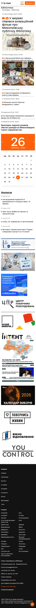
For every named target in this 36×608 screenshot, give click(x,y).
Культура (22, 534)
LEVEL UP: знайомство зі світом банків (17, 221)
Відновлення (5, 527)
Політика (22, 544)
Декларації (5, 500)
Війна (20, 527)
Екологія (22, 529)
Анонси (6, 192)
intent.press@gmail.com (9, 567)
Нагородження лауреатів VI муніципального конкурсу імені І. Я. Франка (16, 202)
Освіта (21, 541)
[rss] (14, 592)
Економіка (4, 532)
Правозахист (5, 546)
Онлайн (3, 541)
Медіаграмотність (7, 537)
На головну (6, 10)
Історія (21, 515)
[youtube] (9, 592)
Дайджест (4, 529)
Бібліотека (5, 524)
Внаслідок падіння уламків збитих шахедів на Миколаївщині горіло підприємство (18, 127)
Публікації (4, 477)
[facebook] (1, 592)
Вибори (21, 524)
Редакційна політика (8, 580)
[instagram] (6, 592)
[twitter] (4, 592)
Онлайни (4, 488)
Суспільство (5, 551)
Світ (2, 549)
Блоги (3, 496)
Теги (2, 504)
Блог (20, 520)
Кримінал (4, 534)
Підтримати (30, 3)
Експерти (4, 492)
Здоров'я (22, 532)
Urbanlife (4, 513)
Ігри (20, 513)
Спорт (21, 549)
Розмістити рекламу (8, 586)
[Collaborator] (18, 285)
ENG (22, 4)
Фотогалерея (23, 551)
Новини (3, 473)
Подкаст (4, 544)
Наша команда (6, 577)
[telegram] (12, 592)
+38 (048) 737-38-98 (8, 570)
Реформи (22, 546)
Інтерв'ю (4, 485)
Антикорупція (23, 518)
